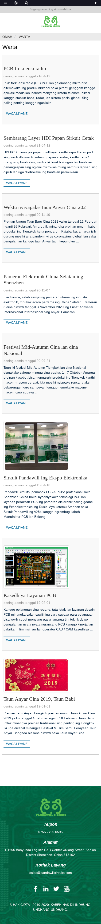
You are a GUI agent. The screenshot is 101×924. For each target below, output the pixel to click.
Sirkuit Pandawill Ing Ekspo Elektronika (45, 478)
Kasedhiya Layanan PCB (30, 595)
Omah (7, 37)
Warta (24, 37)
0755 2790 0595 (50, 832)
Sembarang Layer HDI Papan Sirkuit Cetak (49, 138)
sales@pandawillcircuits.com (50, 873)
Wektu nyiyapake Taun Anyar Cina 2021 (46, 207)
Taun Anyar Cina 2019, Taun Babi (39, 699)
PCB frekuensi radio (25, 68)
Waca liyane (16, 113)
